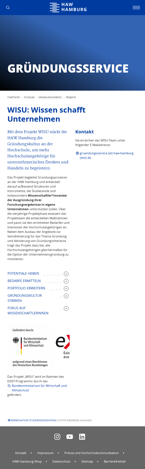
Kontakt (20, 453)
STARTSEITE (13, 97)
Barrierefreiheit (115, 461)
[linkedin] (82, 436)
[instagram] (57, 436)
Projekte (71, 97)
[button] (9, 7)
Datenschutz (61, 461)
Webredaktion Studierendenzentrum (33, 420)
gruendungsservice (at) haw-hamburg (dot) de (106, 155)
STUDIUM (29, 97)
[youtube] (69, 436)
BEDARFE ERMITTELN (24, 280)
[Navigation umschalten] (135, 7)
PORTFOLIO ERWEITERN (26, 288)
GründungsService (50, 97)
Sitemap (87, 461)
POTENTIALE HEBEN (23, 273)
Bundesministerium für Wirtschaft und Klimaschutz (39, 388)
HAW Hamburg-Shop (27, 461)
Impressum (45, 453)
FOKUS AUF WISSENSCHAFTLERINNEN (28, 310)
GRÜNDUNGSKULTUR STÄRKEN (25, 298)
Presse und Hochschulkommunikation (91, 453)
